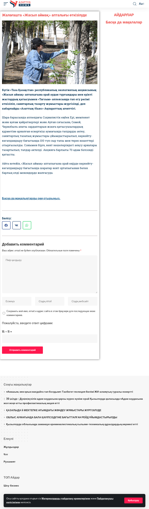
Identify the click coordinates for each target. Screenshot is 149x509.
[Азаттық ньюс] (20, 4)
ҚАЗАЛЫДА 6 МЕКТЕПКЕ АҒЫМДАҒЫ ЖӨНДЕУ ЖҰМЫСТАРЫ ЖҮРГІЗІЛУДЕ (53, 410)
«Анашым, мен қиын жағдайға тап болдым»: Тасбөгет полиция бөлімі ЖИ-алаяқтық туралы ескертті (69, 391)
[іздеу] (134, 4)
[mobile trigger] (7, 4)
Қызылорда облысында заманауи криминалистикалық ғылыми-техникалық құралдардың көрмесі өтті (72, 424)
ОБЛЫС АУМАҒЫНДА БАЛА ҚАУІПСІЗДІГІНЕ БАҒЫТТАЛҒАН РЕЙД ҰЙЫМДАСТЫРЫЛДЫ (61, 417)
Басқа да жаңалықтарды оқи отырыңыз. (31, 198)
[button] (6, 225)
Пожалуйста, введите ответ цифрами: (27, 323)
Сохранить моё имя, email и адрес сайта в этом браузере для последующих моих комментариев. (51, 313)
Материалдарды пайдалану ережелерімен (66, 498)
